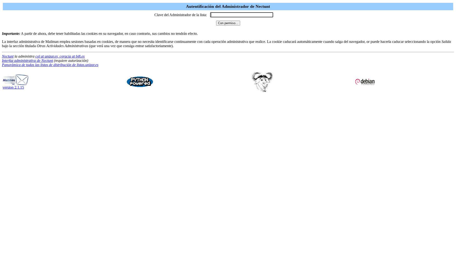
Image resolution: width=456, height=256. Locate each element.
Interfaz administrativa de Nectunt (27, 61)
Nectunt (8, 56)
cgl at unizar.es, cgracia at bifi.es (60, 56)
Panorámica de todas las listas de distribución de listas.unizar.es (50, 65)
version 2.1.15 (13, 87)
